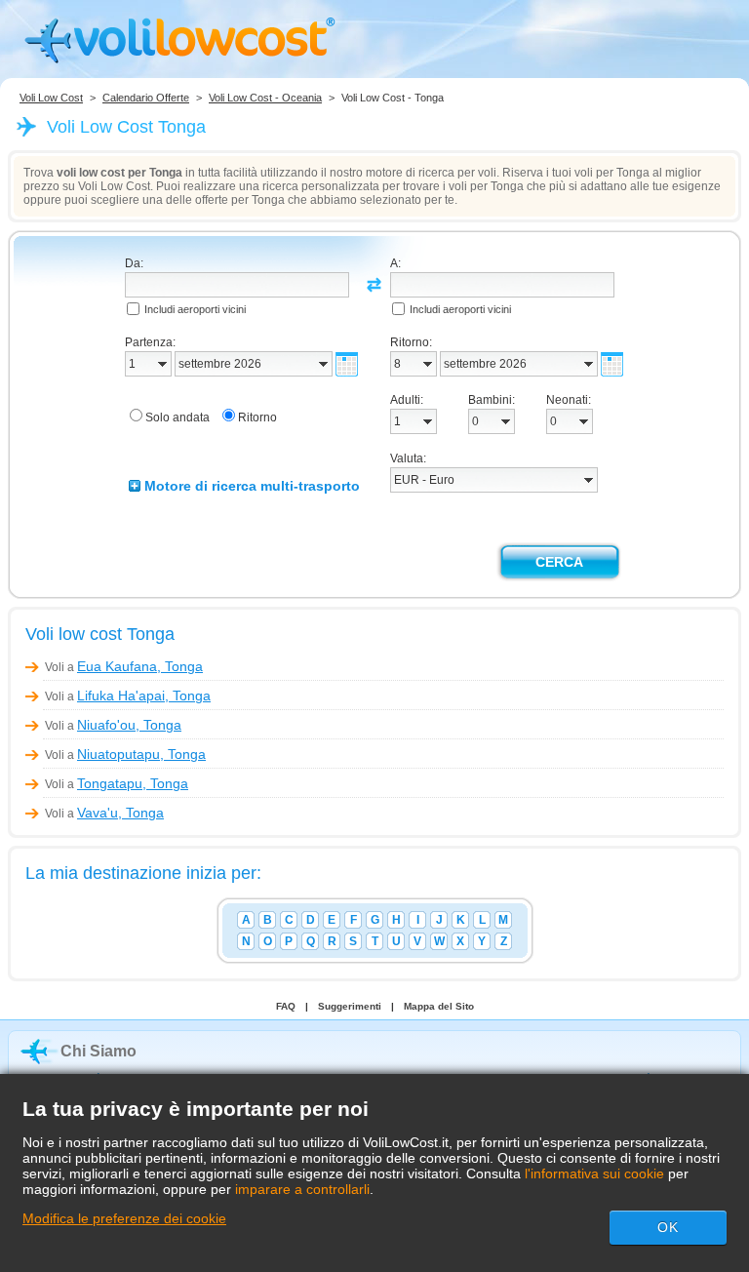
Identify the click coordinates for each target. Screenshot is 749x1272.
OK (668, 1227)
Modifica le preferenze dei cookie (124, 1218)
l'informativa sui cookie (594, 1173)
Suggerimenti (349, 1006)
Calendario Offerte (145, 97)
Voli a (124, 667)
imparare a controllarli (302, 1189)
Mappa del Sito (439, 1006)
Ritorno (257, 417)
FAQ (286, 1006)
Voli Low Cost (51, 97)
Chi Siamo (98, 1051)
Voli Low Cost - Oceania (265, 97)
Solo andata (177, 417)
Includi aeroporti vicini (195, 309)
